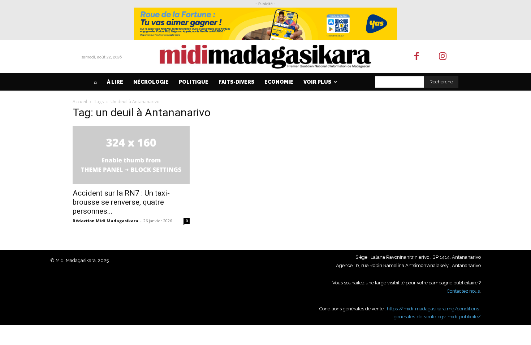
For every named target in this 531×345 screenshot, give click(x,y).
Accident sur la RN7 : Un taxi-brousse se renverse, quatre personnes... (121, 202)
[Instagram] (443, 56)
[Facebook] (416, 56)
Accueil (80, 102)
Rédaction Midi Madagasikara (105, 220)
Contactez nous (463, 291)
